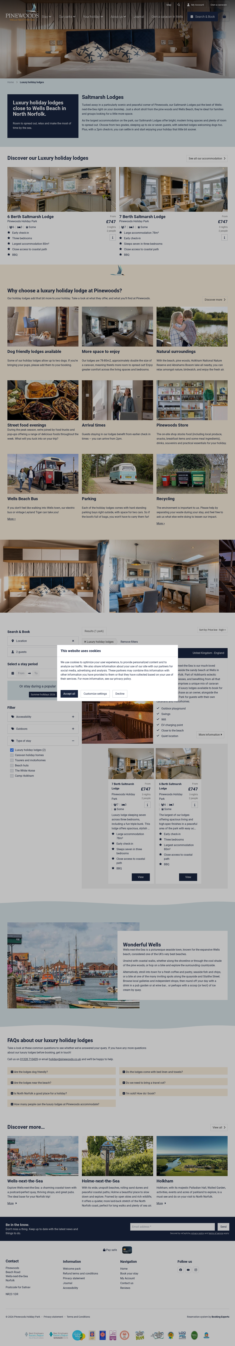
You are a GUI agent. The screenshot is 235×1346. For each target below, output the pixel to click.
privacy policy (122, 678)
